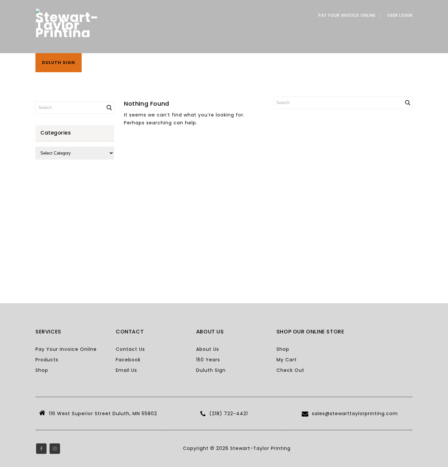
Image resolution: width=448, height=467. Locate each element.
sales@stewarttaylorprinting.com (355, 413)
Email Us (126, 370)
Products (46, 359)
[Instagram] (55, 448)
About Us (207, 349)
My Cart (286, 359)
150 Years (208, 359)
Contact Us (130, 349)
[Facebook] (41, 448)
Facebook (128, 359)
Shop (41, 370)
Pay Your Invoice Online (347, 15)
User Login (400, 15)
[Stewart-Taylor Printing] (67, 22)
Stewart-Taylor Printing (260, 448)
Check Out (290, 370)
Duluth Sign (58, 62)
